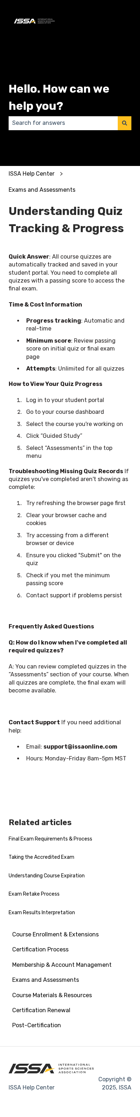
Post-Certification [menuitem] (36, 1025)
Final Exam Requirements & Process (50, 839)
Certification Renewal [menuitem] (41, 1010)
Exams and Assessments (42, 189)
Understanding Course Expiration (47, 876)
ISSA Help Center (32, 173)
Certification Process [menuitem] (40, 949)
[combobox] (63, 123)
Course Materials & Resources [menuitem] (52, 995)
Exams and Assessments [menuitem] (45, 979)
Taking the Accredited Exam (41, 857)
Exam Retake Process (34, 894)
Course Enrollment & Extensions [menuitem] (55, 934)
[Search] (124, 123)
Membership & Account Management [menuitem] (62, 964)
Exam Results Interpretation (42, 913)
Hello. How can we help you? (59, 97)
